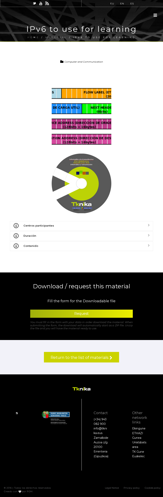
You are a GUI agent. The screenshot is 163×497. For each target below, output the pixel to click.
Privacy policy (132, 487)
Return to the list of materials (80, 357)
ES (132, 3)
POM (30, 491)
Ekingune (139, 428)
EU (112, 3)
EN (122, 3)
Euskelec (138, 456)
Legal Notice (112, 487)
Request (81, 313)
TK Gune (138, 451)
